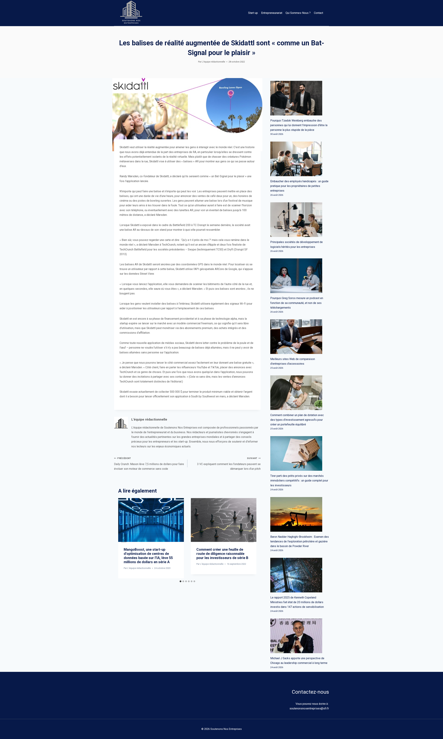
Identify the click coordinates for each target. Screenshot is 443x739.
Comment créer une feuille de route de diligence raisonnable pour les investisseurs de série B (222, 553)
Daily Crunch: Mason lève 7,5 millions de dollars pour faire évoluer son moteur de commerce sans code (149, 463)
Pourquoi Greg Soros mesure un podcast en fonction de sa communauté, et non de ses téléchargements (296, 302)
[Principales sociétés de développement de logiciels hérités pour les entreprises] (299, 219)
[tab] (180, 581)
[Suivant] (251, 538)
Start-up (253, 13)
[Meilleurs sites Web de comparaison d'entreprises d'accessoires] (299, 336)
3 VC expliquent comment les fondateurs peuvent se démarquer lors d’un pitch (229, 463)
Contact (318, 13)
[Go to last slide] (123, 538)
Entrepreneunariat (271, 13)
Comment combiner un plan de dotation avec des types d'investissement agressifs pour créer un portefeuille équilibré (297, 419)
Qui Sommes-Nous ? (298, 13)
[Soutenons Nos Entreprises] (131, 13)
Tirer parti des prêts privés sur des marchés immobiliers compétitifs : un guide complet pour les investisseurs (299, 480)
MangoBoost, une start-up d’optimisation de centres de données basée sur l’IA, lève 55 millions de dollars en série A (148, 555)
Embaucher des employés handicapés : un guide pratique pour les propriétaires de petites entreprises (299, 186)
